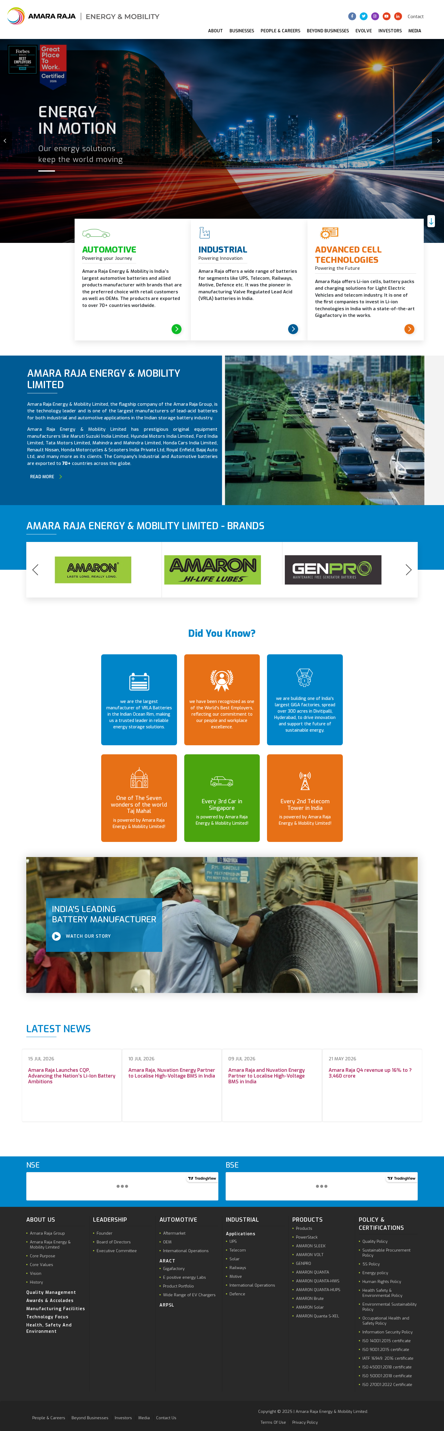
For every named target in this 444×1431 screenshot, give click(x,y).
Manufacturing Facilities (55, 1309)
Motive (236, 1276)
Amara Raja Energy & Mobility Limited (50, 1244)
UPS (233, 1241)
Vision (35, 1273)
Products (304, 1228)
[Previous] (6, 141)
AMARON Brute (310, 1298)
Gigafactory (174, 1268)
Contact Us (166, 1417)
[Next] (438, 141)
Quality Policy (375, 1241)
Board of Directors (114, 1242)
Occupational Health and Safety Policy (385, 1321)
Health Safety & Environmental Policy (382, 1293)
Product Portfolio (178, 1286)
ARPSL (166, 1305)
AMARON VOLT (309, 1254)
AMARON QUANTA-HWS (317, 1281)
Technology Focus (47, 1317)
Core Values (41, 1264)
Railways (238, 1267)
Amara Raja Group (47, 1233)
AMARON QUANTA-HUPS (318, 1289)
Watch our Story (87, 936)
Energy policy (375, 1272)
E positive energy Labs (184, 1277)
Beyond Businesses (328, 31)
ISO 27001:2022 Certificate (387, 1384)
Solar (235, 1259)
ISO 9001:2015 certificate (385, 1349)
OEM (167, 1242)
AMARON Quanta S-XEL (317, 1316)
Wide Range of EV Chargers (189, 1294)
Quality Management (51, 1292)
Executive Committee (117, 1250)
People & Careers (280, 31)
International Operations (186, 1250)
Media (414, 31)
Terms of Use (273, 1422)
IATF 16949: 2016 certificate (387, 1358)
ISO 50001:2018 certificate (387, 1375)
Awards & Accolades (50, 1301)
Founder (104, 1233)
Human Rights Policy (381, 1281)
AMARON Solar (310, 1307)
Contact (416, 17)
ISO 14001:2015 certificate (386, 1340)
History (36, 1282)
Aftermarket (174, 1233)
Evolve (364, 31)
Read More (42, 477)
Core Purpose (42, 1256)
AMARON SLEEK (311, 1246)
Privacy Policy (305, 1422)
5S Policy (371, 1264)
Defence (237, 1294)
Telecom (238, 1250)
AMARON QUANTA (312, 1272)
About (215, 31)
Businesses (242, 31)
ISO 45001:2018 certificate (387, 1367)
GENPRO (303, 1263)
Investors (390, 31)
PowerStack (306, 1237)
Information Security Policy (387, 1332)
